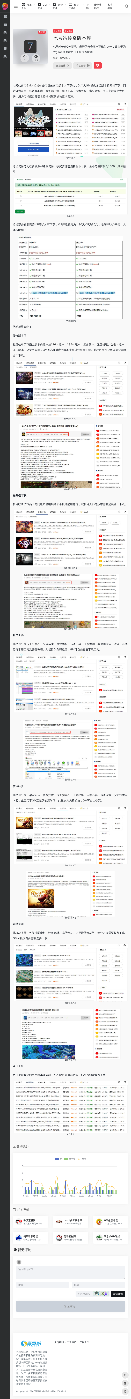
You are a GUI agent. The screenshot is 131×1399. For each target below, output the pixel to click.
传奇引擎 (31, 644)
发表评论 (118, 1293)
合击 (113, 344)
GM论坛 (68, 31)
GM (28, 85)
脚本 (64, 795)
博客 (87, 6)
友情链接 (109, 6)
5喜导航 (37, 1391)
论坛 (36, 85)
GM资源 (57, 31)
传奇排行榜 (97, 6)
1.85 (69, 344)
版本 (61, 85)
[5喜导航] (31, 1344)
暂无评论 (24, 1250)
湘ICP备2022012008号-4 (54, 1391)
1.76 (53, 344)
